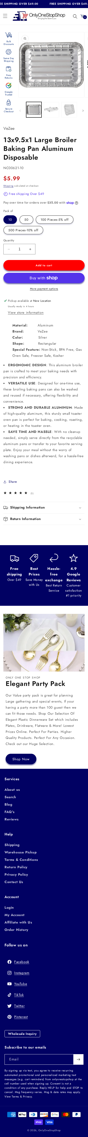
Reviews (12, 819)
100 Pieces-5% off (55, 219)
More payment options (44, 289)
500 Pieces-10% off (23, 230)
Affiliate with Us (18, 922)
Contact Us (14, 881)
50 (26, 219)
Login (9, 907)
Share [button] (13, 481)
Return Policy (16, 867)
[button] (5, 16)
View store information (26, 312)
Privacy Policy (16, 874)
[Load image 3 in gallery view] (69, 109)
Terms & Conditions (21, 859)
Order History (16, 929)
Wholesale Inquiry (22, 1033)
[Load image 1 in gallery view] (34, 109)
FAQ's (10, 811)
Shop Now (21, 759)
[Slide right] (83, 111)
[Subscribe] (78, 1059)
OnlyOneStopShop (49, 1130)
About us (12, 789)
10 (10, 219)
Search (10, 797)
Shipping (8, 185)
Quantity (8, 240)
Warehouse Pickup (21, 852)
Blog (8, 804)
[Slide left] (20, 111)
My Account (15, 914)
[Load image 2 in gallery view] (51, 109)
